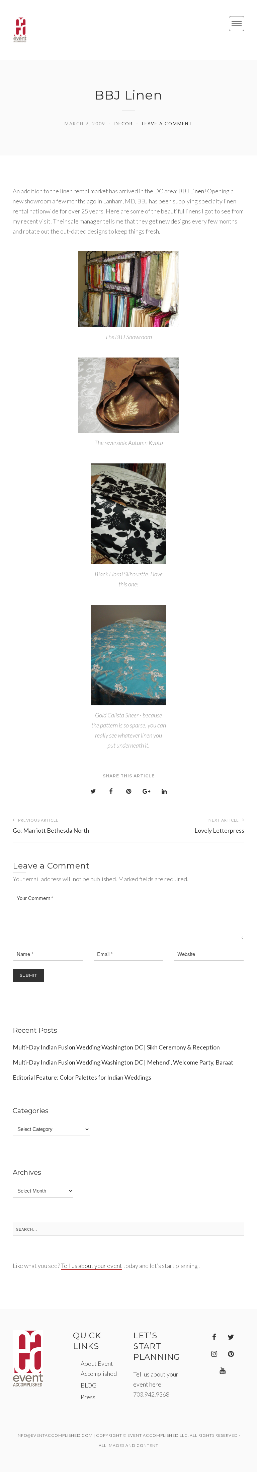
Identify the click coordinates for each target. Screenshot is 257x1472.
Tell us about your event (91, 1265)
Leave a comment (167, 123)
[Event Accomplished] (20, 30)
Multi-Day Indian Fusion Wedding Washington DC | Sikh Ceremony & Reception (116, 1047)
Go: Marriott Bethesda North (51, 826)
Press (88, 1397)
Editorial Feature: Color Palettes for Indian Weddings (82, 1077)
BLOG (88, 1385)
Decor (123, 123)
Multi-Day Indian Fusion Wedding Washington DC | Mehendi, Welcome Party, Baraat (123, 1062)
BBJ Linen (191, 191)
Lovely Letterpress (219, 826)
